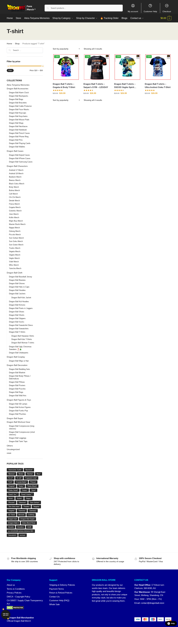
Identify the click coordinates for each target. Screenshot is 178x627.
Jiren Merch (14, 214)
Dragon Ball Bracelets (18, 103)
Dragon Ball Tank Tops (18, 441)
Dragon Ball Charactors (17, 166)
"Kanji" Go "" (12, 494)
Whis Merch (14, 265)
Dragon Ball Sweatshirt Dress (21, 325)
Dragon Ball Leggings (17, 438)
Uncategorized (13, 449)
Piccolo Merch (15, 234)
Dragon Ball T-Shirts (17, 332)
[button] (166, 18)
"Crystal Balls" (21, 482)
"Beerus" (11, 474)
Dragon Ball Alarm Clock (19, 93)
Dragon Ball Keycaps (17, 113)
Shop (17, 44)
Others (10, 446)
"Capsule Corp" (31, 478)
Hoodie (11, 527)
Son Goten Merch (16, 245)
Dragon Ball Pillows (17, 382)
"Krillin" (19, 498)
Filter (10, 70)
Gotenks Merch (15, 211)
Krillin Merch (14, 217)
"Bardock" (29, 470)
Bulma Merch (14, 190)
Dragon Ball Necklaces (18, 126)
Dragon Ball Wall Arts (17, 396)
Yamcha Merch (15, 268)
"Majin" (28, 498)
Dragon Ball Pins (16, 140)
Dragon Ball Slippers (17, 318)
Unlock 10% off (6, 614)
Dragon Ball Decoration (17, 365)
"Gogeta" (11, 486)
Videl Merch (14, 262)
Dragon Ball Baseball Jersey (20, 277)
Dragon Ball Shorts (16, 315)
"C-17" (10, 478)
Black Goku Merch (16, 184)
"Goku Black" (32, 486)
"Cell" (10, 482)
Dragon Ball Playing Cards (19, 143)
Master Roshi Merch (17, 224)
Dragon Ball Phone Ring (18, 136)
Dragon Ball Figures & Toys (19, 400)
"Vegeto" (11, 511)
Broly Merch (14, 187)
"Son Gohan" (35, 502)
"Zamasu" (32, 511)
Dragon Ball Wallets (17, 147)
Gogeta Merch (15, 207)
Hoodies (20, 527)
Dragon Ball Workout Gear (18, 422)
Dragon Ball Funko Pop (18, 411)
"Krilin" (10, 498)
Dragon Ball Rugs (16, 392)
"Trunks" (26, 507)
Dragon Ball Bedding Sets (19, 369)
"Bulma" (30, 474)
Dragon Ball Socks (16, 322)
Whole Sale (54, 604)
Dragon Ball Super (15, 418)
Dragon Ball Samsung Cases (21, 162)
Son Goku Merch (16, 241)
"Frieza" (33, 482)
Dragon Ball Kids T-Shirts (21, 339)
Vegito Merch (14, 258)
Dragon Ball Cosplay (16, 357)
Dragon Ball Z (13, 523)
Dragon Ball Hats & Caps (19, 287)
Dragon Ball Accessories (17, 88)
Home (9, 44)
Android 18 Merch (16, 173)
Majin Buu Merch (16, 221)
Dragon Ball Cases (15, 151)
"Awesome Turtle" (15, 470)
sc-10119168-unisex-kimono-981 (20, 531)
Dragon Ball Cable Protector (20, 106)
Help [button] (173, 623)
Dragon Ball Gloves (17, 283)
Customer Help (150, 11)
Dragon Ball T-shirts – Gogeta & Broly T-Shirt (64, 85)
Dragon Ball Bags (16, 99)
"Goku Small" (13, 490)
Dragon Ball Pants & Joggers (21, 308)
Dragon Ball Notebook (18, 130)
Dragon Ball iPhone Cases (19, 158)
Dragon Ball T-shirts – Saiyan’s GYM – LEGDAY (95, 85)
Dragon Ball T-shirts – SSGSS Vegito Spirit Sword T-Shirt (125, 86)
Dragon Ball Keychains (18, 116)
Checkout (167, 11)
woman (22, 535)
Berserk (21, 515)
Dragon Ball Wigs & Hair (19, 361)
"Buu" (38, 474)
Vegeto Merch (14, 255)
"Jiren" (33, 490)
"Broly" (20, 474)
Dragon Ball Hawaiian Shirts (22, 336)
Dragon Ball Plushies (17, 414)
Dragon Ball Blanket (17, 373)
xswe (9, 453)
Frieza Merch (14, 204)
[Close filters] (44, 49)
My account (133, 11)
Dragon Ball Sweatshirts (19, 329)
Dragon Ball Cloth (14, 273)
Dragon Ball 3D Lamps (18, 404)
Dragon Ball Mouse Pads (19, 120)
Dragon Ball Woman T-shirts (22, 343)
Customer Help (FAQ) (59, 600)
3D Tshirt (11, 515)
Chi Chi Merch (15, 197)
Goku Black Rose (28, 523)
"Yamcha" (21, 511)
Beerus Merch (14, 180)
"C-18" (19, 478)
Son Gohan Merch (16, 238)
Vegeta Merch (14, 251)
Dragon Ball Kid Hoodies (19, 301)
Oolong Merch (14, 231)
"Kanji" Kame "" (27, 494)
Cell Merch (13, 194)
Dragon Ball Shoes (16, 312)
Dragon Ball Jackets (17, 294)
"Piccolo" (11, 502)
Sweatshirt (12, 535)
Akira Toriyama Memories (18, 85)
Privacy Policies (14, 592)
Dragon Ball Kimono (17, 305)
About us (11, 585)
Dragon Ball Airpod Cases (19, 155)
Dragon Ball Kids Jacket (21, 298)
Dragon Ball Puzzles (17, 389)
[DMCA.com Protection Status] (25, 607)
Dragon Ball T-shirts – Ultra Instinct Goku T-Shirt (158, 85)
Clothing (31, 515)
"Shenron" (22, 502)
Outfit (29, 527)
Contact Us (54, 596)
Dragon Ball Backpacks (18, 96)
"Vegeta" (36, 507)
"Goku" (21, 486)
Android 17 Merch (16, 170)
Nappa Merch (14, 228)
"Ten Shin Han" (14, 507)
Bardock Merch (15, 177)
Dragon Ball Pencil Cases (19, 133)
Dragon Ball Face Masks (19, 109)
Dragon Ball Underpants (18, 353)
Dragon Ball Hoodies (17, 290)
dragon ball (12, 519)
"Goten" (24, 490)
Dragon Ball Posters (17, 385)
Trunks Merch (14, 248)
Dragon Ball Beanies (17, 280)
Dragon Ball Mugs (16, 123)
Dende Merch (14, 201)
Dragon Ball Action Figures (20, 407)
